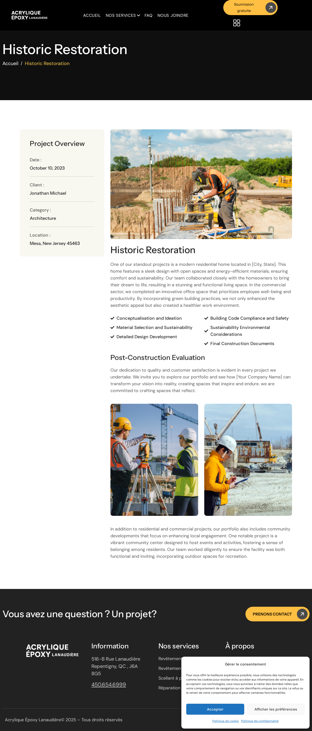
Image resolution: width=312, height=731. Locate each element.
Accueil (92, 15)
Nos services (121, 15)
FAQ (149, 15)
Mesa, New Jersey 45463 (55, 243)
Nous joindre (173, 15)
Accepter (215, 709)
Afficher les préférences (275, 709)
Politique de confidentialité (260, 721)
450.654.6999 (108, 684)
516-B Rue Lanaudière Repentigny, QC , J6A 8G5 (115, 666)
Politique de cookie (225, 721)
